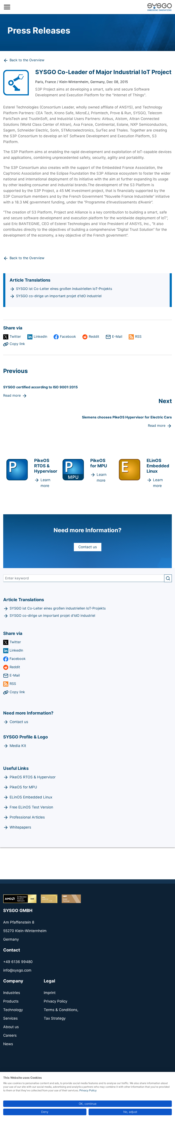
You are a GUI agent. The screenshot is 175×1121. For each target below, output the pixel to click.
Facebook (68, 336)
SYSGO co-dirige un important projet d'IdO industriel (59, 296)
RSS (138, 336)
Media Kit (18, 746)
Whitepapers (20, 827)
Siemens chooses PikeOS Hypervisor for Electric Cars (127, 417)
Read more (12, 395)
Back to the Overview (27, 60)
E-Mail (117, 336)
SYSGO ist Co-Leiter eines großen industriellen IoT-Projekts (64, 288)
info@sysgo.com (17, 970)
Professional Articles (27, 817)
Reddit (94, 336)
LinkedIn (40, 336)
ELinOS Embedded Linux (31, 797)
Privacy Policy (88, 1090)
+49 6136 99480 (18, 962)
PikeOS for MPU (23, 787)
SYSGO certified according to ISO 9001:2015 (40, 387)
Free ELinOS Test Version (31, 807)
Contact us (87, 547)
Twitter (15, 336)
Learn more (45, 483)
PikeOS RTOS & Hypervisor (32, 777)
